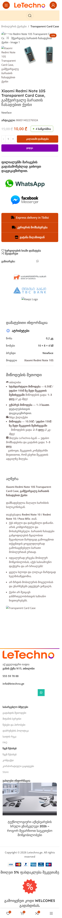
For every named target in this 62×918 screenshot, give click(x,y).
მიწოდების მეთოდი (24, 374)
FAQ (5, 742)
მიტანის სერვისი (12, 718)
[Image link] (28, 654)
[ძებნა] (29, 15)
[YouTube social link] (33, 693)
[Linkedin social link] (32, 262)
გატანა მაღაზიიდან (32, 237)
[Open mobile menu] (6, 5)
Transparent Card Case (44, 26)
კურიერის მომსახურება (32, 227)
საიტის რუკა (9, 736)
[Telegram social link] (43, 262)
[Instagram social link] (26, 693)
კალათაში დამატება (37, 138)
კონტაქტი (8, 760)
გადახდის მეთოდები (14, 712)
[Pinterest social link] (28, 262)
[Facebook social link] (18, 262)
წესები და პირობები (14, 724)
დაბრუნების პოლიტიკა (16, 730)
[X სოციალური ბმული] (23, 262)
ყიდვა (29, 147)
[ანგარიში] (53, 5)
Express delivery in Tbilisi (32, 218)
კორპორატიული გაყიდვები (18, 766)
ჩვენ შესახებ (10, 754)
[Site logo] (29, 5)
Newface (6, 112)
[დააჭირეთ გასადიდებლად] (8, 38)
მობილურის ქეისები (14, 26)
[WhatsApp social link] (37, 261)
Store (6, 772)
